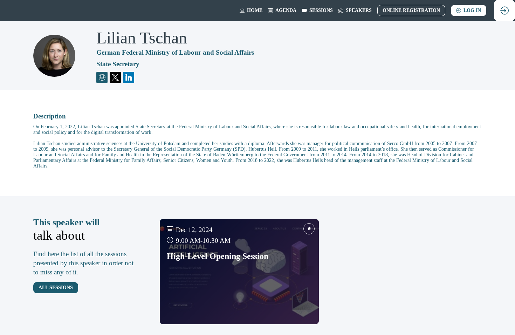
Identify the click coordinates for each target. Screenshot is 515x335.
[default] (317, 10)
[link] (251, 10)
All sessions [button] (56, 287)
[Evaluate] (309, 228)
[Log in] (504, 10)
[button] (411, 10)
